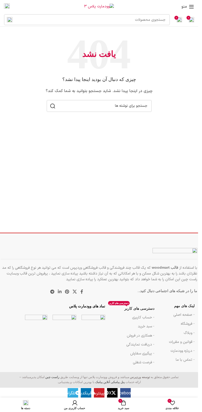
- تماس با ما (185, 360)
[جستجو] (9, 19)
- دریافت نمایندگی (140, 344)
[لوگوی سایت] (99, 6)
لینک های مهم (184, 306)
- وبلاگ (189, 333)
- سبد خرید (146, 326)
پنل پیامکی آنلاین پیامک (110, 382)
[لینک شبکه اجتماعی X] (75, 292)
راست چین (52, 377)
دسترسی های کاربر (131, 307)
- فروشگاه (188, 324)
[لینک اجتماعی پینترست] (67, 292)
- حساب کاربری (143, 317)
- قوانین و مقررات (182, 342)
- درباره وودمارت (182, 351)
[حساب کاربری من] (6, 6)
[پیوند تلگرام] (52, 292)
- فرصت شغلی (143, 362)
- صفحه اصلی (184, 315)
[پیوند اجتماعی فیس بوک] (82, 292)
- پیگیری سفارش (142, 353)
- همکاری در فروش (140, 335)
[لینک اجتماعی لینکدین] (59, 292)
